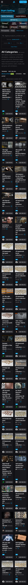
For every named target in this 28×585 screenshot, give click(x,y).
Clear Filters (14, 46)
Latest (3, 76)
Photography (5, 30)
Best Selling (12, 71)
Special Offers (7, 73)
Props (12, 30)
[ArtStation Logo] (14, 2)
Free (24, 73)
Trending (4, 71)
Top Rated (19, 73)
